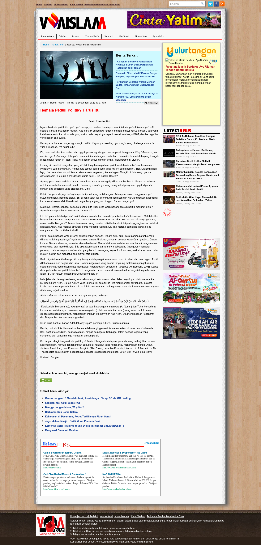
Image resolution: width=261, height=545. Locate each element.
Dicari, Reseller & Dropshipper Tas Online (125, 452)
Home (39, 4)
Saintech (108, 36)
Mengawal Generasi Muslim (61, 430)
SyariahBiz (158, 36)
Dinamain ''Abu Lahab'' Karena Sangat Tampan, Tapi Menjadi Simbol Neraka (136, 74)
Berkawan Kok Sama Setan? (61, 412)
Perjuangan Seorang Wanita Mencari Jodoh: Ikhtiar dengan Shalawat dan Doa (135, 85)
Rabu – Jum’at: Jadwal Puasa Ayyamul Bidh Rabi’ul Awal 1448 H (197, 187)
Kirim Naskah (76, 4)
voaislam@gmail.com (141, 541)
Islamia (75, 36)
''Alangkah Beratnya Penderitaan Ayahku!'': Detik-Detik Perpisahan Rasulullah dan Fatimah (134, 65)
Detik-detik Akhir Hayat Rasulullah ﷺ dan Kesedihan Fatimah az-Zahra (196, 198)
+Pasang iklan (151, 443)
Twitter (210, 4)
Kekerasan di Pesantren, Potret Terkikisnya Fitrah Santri (78, 416)
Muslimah (124, 36)
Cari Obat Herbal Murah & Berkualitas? (64, 474)
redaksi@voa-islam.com (116, 541)
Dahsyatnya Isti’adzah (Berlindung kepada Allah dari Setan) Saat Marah (196, 151)
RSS (222, 4)
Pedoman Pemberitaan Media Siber (102, 4)
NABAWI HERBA (111, 474)
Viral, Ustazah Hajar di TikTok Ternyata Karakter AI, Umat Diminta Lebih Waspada (137, 97)
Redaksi (48, 4)
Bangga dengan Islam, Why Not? (64, 407)
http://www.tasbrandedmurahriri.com (119, 467)
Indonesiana (47, 36)
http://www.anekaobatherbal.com (117, 489)
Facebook (216, 4)
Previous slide (210, 62)
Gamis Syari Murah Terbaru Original (62, 452)
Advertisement (61, 4)
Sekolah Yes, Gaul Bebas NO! (62, 402)
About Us (83, 516)
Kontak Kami (106, 516)
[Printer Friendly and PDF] (46, 380)
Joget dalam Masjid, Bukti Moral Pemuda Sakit (73, 421)
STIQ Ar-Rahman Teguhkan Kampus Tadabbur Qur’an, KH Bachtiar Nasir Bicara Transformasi (195, 139)
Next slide (214, 62)
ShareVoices (141, 36)
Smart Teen (58, 44)
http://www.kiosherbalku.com (56, 489)
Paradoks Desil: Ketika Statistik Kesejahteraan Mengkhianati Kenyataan (198, 162)
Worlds (62, 36)
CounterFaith (92, 36)
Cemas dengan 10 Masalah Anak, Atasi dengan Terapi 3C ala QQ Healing (88, 398)
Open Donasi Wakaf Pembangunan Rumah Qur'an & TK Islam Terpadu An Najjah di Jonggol (190, 73)
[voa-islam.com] (72, 22)
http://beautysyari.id (52, 467)
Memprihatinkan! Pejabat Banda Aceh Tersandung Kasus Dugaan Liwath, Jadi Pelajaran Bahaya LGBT (197, 175)
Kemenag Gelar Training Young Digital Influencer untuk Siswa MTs (84, 425)
